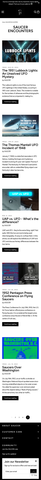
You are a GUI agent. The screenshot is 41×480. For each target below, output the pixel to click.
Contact (8, 438)
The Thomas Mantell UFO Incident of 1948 (20, 146)
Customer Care (12, 432)
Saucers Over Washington (11, 368)
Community (9, 445)
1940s (4, 141)
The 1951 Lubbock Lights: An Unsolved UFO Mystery (20, 74)
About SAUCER (11, 426)
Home (3, 22)
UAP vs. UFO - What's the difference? (20, 220)
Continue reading (10, 102)
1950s (4, 67)
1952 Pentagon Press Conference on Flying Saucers (17, 296)
